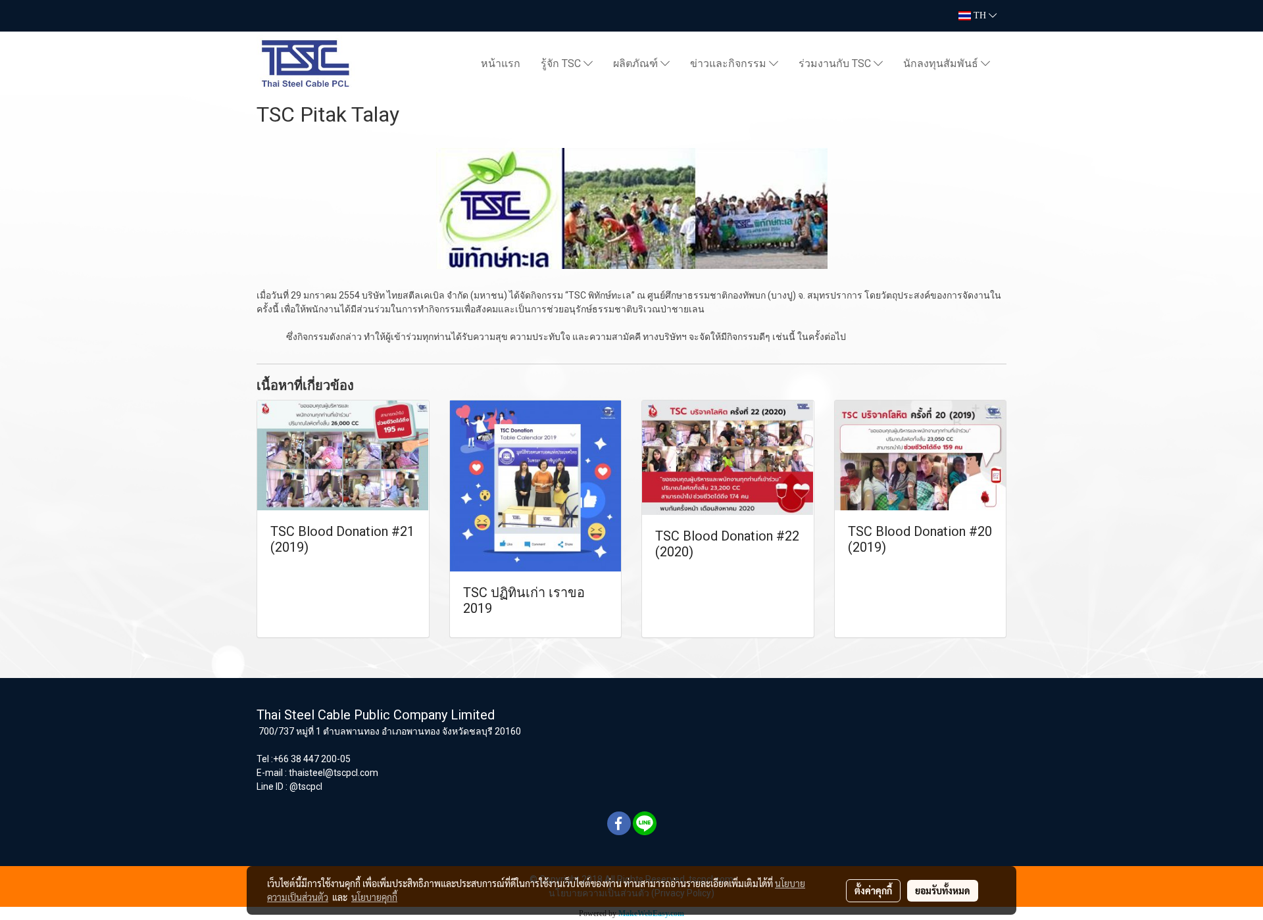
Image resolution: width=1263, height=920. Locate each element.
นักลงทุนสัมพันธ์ (942, 63)
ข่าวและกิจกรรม (729, 63)
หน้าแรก (500, 63)
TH (980, 15)
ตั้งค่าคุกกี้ (873, 890)
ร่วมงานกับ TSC (836, 63)
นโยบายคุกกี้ (374, 897)
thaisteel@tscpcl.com (333, 772)
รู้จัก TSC (562, 63)
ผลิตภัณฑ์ (636, 63)
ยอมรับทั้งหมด (942, 890)
